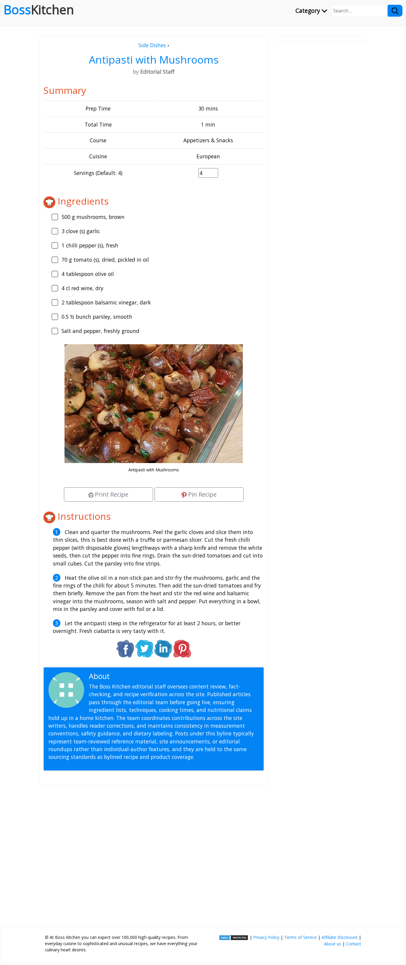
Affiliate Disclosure (340, 937)
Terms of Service (300, 937)
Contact (353, 944)
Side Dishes (152, 45)
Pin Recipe (202, 494)
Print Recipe (110, 494)
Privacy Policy (266, 937)
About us (332, 944)
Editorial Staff (134, 676)
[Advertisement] (154, 853)
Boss (39, 9)
